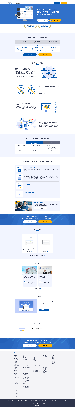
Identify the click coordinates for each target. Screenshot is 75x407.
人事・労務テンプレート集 (45, 377)
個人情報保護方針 (13, 400)
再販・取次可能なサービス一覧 (26, 374)
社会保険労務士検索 (35, 360)
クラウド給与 (15, 387)
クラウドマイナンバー (16, 391)
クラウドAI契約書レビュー (26, 362)
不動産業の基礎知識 (45, 371)
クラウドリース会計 (16, 359)
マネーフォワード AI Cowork (26, 386)
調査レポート (53, 358)
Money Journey (54, 362)
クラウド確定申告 (17, 361)
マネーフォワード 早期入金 (26, 378)
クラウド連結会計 (16, 376)
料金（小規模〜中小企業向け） (36, 364)
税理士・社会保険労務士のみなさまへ (37, 371)
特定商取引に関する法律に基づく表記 (32, 400)
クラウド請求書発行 (17, 365)
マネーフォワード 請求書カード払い (27, 377)
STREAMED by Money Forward (26, 380)
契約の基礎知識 (44, 363)
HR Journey (53, 363)
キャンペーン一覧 (54, 357)
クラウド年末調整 (16, 388)
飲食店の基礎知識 (44, 368)
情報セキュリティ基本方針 (20, 400)
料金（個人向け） (35, 362)
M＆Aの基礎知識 (44, 370)
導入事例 (34, 357)
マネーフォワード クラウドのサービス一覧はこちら (37, 255)
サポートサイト (34, 356)
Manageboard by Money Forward (27, 381)
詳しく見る (28, 251)
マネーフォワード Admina (26, 366)
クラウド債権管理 (16, 368)
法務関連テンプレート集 (45, 378)
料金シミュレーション (35, 366)
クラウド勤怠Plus (17, 385)
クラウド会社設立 (25, 363)
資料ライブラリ (54, 356)
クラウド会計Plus (16, 358)
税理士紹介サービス (35, 358)
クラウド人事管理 (16, 382)
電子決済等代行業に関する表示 (52, 400)
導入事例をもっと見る (37, 288)
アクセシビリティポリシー (60, 400)
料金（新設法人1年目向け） (36, 363)
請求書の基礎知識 (44, 362)
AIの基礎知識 (44, 372)
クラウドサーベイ (16, 394)
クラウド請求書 (17, 364)
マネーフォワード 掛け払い (16, 379)
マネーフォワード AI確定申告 (17, 362)
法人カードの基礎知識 (45, 366)
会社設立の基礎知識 (45, 364)
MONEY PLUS (54, 361)
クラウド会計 (15, 356)
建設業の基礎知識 (44, 369)
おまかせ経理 (24, 356)
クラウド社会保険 (16, 390)
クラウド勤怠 (16, 384)
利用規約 (26, 400)
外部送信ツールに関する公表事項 (43, 400)
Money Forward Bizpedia (46, 356)
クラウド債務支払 (16, 371)
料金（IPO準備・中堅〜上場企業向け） (37, 365)
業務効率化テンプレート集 (45, 381)
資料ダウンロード (64, 3)
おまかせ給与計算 (25, 359)
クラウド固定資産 (16, 373)
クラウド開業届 (25, 364)
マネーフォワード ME (54, 359)
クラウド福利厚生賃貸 (16, 393)
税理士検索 (34, 359)
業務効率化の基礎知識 (45, 367)
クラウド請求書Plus (16, 367)
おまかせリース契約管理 (25, 358)
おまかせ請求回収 (25, 357)
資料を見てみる (45, 54)
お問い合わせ (57, 3)
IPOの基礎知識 (44, 365)
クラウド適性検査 (16, 396)
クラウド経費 (15, 370)
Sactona (27, 383)
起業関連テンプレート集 (45, 379)
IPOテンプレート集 (45, 380)
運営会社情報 (8, 400)
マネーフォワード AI (26, 387)
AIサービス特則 (66, 400)
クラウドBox (16, 378)
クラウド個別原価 (16, 374)
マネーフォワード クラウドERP (26, 367)
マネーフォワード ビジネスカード (26, 365)
